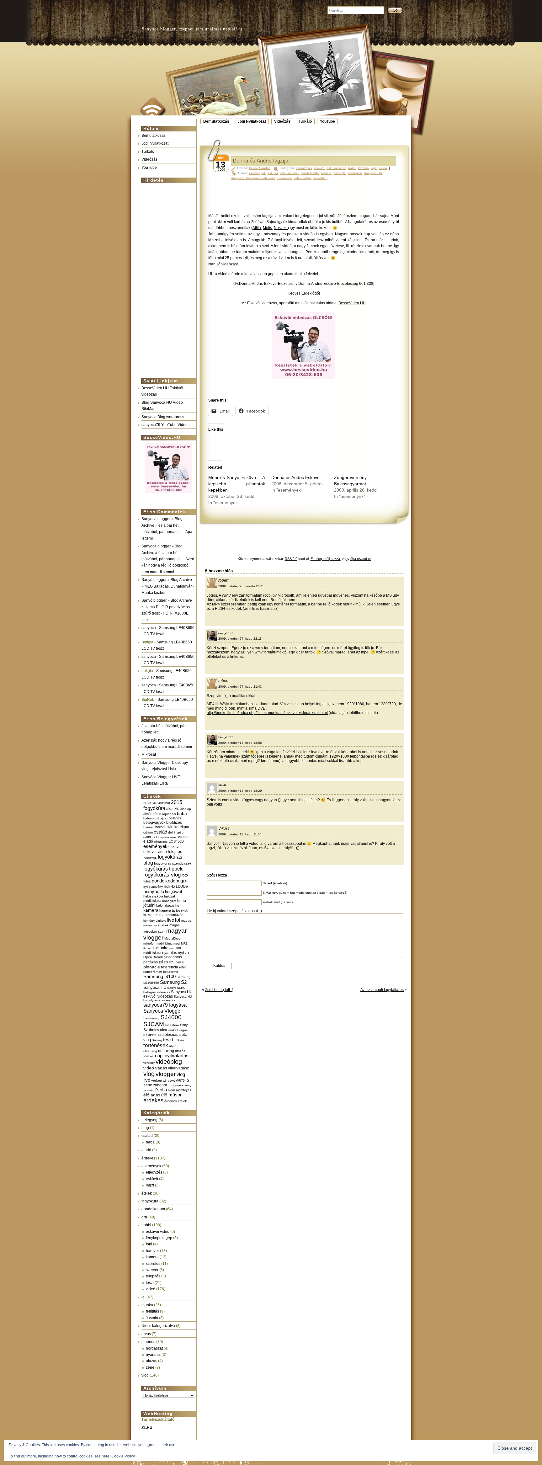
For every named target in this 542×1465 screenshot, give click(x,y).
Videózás (282, 121)
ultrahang (150, 1051)
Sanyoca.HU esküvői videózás (168, 994)
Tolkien (179, 1040)
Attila (256, 228)
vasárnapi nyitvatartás (166, 1055)
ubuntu (174, 1046)
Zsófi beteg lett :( (219, 990)
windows (169, 1080)
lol (177, 920)
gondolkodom (165, 880)
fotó (185, 875)
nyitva (183, 952)
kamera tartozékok (173, 910)
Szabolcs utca (155, 1030)
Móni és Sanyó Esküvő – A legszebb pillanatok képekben (236, 484)
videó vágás (155, 1067)
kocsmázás (174, 915)
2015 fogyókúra (162, 805)
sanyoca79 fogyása (165, 1005)
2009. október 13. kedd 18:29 (240, 790)
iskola (181, 901)
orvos (177, 957)
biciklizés (174, 822)
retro (182, 967)
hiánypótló (153, 891)
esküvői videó (155, 852)
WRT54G (182, 1080)
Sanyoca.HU (154, 987)
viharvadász (178, 1068)
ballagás (175, 818)
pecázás (150, 962)
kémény (149, 920)
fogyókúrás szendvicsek (173, 863)
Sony (184, 1025)
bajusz (163, 818)
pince (180, 962)
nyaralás (169, 953)
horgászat (173, 892)
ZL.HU (146, 1427)
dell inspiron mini (164, 837)
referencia (169, 967)
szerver (150, 1034)
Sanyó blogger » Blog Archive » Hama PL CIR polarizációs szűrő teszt (166, 606)
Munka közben (154, 592)
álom (171, 1090)
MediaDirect (172, 938)
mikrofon (149, 943)
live (170, 920)
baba (182, 813)
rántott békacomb (165, 971)
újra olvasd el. (360, 559)
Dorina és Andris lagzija (260, 161)
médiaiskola (152, 953)
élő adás (151, 1095)
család (160, 831)
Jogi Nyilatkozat (251, 121)
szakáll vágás (178, 1030)
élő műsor (171, 1094)
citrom (148, 832)
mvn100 (175, 948)
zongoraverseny (179, 1085)
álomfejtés (183, 1090)
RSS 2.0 (291, 559)
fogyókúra (149, 1201)
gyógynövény (153, 886)
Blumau (148, 827)
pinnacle (151, 966)
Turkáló (305, 121)
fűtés (147, 881)
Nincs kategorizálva (158, 1326)
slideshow (172, 1025)
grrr (184, 880)
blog (145, 1128)
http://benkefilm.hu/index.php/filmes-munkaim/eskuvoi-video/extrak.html (267, 713)
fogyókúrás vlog (162, 875)
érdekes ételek (175, 1101)
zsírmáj (148, 1090)
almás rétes (152, 814)
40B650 (164, 803)
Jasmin (152, 1318)
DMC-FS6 (183, 837)
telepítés (153, 1276)
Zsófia (160, 1089)
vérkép (156, 1080)
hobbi (146, 1225)
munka (162, 948)
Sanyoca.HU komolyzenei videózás (167, 998)
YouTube (327, 121)
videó (150, 1289)
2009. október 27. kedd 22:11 (240, 638)
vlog (149, 1073)
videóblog (169, 1061)
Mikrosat (148, 754)
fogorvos (150, 857)
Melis (267, 228)
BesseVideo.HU (352, 303)
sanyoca (148, 628)
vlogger (166, 1074)
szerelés (153, 1263)
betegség (149, 1120)
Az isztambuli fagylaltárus (382, 990)
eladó (148, 841)
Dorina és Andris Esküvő (295, 477)
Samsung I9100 (159, 976)
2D (145, 803)
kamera (150, 910)
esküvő (174, 846)
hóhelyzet (169, 901)
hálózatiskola (153, 896)
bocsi (159, 827)
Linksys (161, 920)
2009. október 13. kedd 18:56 (240, 742)
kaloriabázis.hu (167, 905)
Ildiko (222, 785)
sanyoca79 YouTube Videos (165, 425)
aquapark (169, 814)
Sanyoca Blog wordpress (162, 417)
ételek (146, 1193)
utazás (180, 1051)
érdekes (153, 1100)
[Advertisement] (166, 278)
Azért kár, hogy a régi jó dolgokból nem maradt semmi (167, 565)
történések (155, 1045)
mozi (176, 943)
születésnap (168, 1034)
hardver (152, 1251)
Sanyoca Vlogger (162, 1011)
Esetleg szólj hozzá (325, 559)
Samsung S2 (173, 982)
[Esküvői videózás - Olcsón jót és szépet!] (168, 493)
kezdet (149, 915)
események (155, 846)
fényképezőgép (159, 1238)
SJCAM (153, 1024)
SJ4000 (171, 1017)
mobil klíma (165, 943)
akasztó (172, 809)
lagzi (150, 1185)
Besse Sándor (259, 168)
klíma (160, 915)
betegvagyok (154, 822)
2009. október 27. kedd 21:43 (240, 686)
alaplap (185, 809)
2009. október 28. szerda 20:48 (241, 586)
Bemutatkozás (216, 121)
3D (150, 803)
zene (147, 1085)
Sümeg (157, 1040)
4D (155, 803)
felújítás (175, 851)
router (147, 971)
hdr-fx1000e (176, 886)
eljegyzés (160, 841)
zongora (160, 1085)
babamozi (150, 818)
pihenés (167, 961)
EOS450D (176, 841)
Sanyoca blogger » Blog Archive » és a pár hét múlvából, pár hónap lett (162, 525)
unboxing (166, 1051)
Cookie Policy (123, 1456)
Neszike (281, 228)
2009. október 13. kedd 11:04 (240, 834)
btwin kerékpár (176, 827)
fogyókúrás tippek (163, 868)
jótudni (149, 905)
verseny (149, 1062)
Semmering (151, 1018)
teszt (168, 1039)
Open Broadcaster (157, 957)
